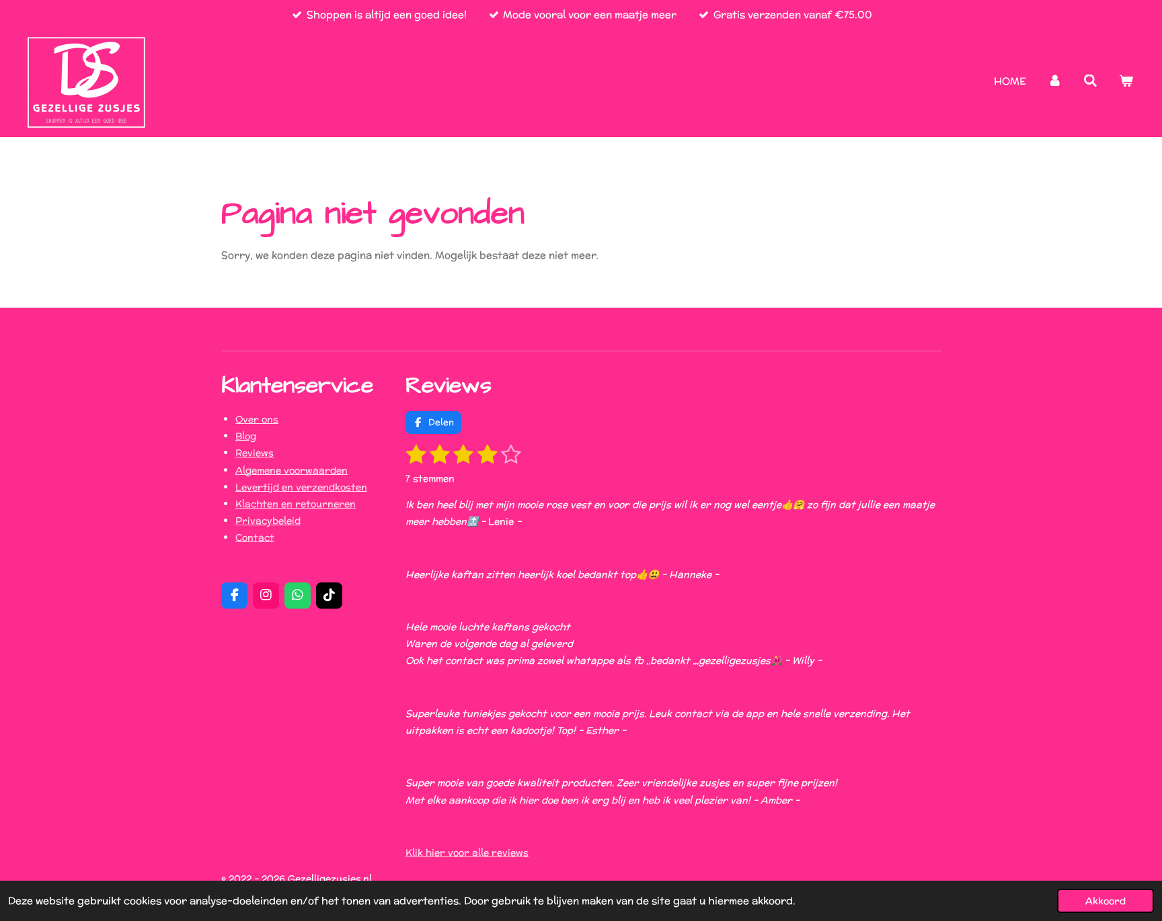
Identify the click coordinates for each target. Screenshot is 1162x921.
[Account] (1055, 81)
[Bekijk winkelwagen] (1126, 81)
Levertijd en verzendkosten (301, 487)
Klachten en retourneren (295, 504)
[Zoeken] (1090, 81)
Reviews (254, 452)
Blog (245, 436)
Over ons (256, 419)
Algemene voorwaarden (291, 470)
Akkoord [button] (1105, 901)
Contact (254, 537)
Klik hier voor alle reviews (467, 852)
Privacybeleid (268, 520)
